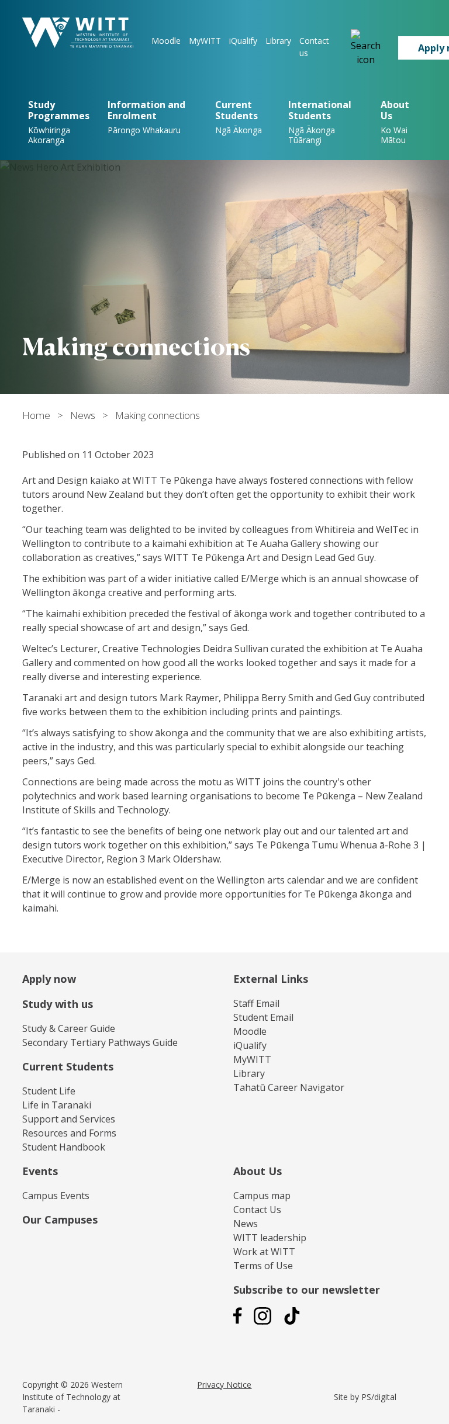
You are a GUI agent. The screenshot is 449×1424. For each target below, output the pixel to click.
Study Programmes (58, 121)
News (82, 415)
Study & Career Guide (68, 1028)
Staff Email (256, 1003)
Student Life (48, 1091)
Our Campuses (60, 1219)
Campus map (262, 1195)
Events (40, 1171)
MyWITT (205, 40)
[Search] (365, 48)
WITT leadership (269, 1237)
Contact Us (257, 1209)
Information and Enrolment (146, 117)
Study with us (57, 1004)
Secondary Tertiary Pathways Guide (100, 1042)
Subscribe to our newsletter (306, 1290)
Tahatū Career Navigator (288, 1087)
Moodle (166, 40)
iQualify (243, 40)
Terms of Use (263, 1265)
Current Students (238, 117)
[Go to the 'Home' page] (77, 33)
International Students (319, 121)
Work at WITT (264, 1251)
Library (278, 40)
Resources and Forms (69, 1133)
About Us (257, 1171)
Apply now (49, 979)
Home (36, 415)
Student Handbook (63, 1147)
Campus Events (55, 1195)
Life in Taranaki (56, 1105)
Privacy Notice (224, 1384)
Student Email (263, 1017)
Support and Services (68, 1119)
